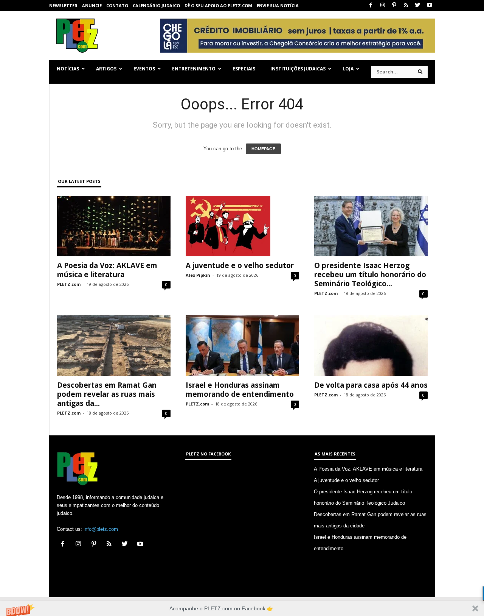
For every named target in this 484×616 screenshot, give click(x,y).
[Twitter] (417, 5)
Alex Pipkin (198, 275)
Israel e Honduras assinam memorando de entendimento (240, 389)
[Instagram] (382, 5)
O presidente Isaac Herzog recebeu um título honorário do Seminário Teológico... (370, 274)
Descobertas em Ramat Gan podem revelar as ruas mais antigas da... (107, 394)
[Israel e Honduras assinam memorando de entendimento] (242, 345)
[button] (242, 608)
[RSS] (406, 5)
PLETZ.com (69, 284)
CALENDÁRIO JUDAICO (156, 5)
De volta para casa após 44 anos (371, 385)
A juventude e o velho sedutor (240, 265)
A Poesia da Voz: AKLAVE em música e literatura (107, 269)
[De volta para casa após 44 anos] (371, 345)
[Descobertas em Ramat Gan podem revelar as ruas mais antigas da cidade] (114, 345)
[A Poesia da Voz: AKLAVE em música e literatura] (114, 226)
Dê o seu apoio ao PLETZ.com (218, 5)
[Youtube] (429, 5)
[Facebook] (370, 5)
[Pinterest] (394, 5)
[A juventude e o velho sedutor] (242, 226)
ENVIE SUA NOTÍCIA (278, 5)
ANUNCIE (92, 5)
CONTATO (117, 5)
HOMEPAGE (263, 149)
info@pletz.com (101, 529)
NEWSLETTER (63, 5)
